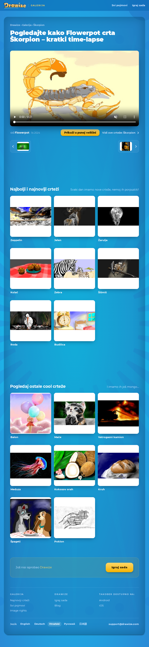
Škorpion (38, 25)
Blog (58, 605)
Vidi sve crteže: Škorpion (118, 132)
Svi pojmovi (119, 5)
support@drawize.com (124, 624)
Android (104, 600)
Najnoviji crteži (19, 600)
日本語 (83, 623)
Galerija (26, 25)
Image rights (18, 610)
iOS (101, 605)
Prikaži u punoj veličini (80, 132)
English (25, 623)
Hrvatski (54, 623)
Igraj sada (138, 5)
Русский (69, 623)
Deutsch (39, 623)
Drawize (15, 25)
